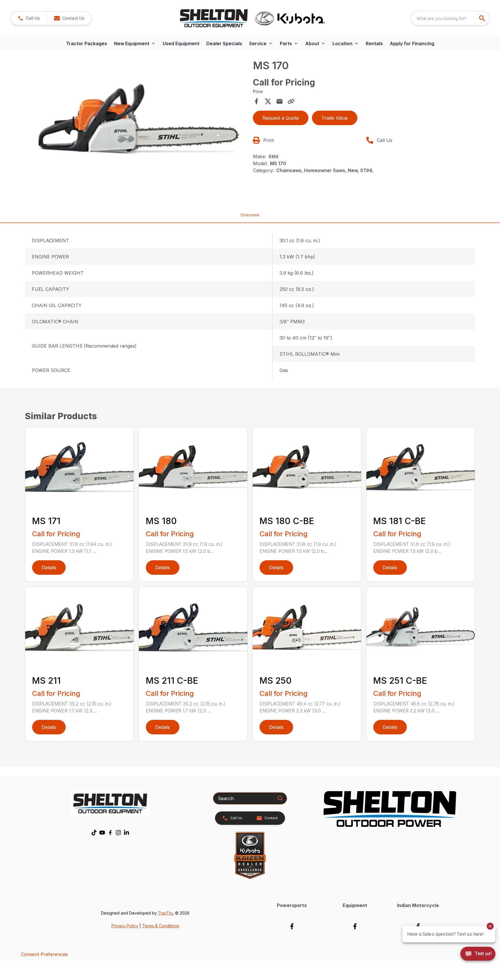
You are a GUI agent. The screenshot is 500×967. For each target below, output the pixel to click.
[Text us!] (478, 954)
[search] (483, 18)
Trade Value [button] (334, 118)
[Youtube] (102, 832)
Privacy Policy (124, 925)
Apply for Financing (412, 43)
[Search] (280, 798)
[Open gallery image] (137, 126)
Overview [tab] (250, 214)
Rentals (374, 43)
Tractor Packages (86, 43)
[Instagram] (118, 832)
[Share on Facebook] (256, 101)
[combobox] (450, 18)
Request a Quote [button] (280, 118)
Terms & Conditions (160, 925)
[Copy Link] (291, 101)
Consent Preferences (44, 954)
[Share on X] (267, 101)
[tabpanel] (137, 127)
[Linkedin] (126, 832)
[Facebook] (110, 832)
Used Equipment (181, 43)
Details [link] (49, 567)
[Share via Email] (279, 101)
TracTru (165, 913)
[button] (29, 18)
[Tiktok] (94, 832)
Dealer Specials (224, 43)
